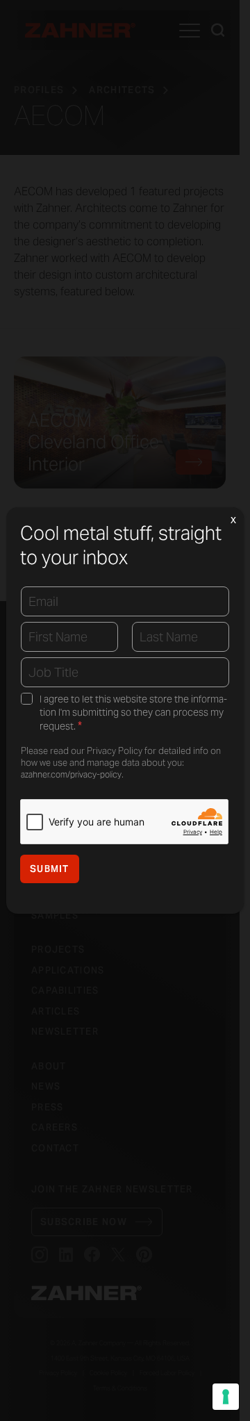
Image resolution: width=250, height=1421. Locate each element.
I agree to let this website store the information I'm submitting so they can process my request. (133, 713)
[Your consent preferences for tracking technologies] (225, 1396)
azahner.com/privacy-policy (71, 774)
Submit (49, 869)
